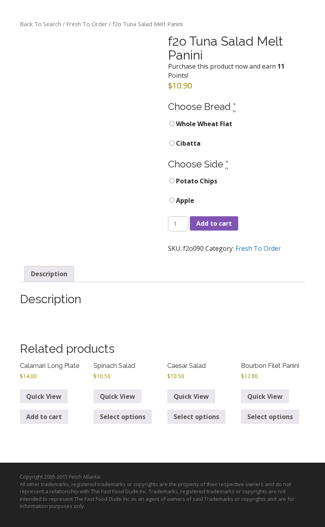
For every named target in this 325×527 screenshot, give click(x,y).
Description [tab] (49, 273)
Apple (184, 200)
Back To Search (40, 24)
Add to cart (214, 223)
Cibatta (187, 143)
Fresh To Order (86, 24)
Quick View (43, 396)
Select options (122, 416)
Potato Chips (195, 181)
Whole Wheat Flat (203, 123)
